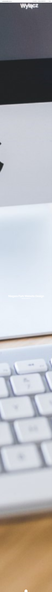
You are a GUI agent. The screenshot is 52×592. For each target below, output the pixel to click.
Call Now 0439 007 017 (42, 1)
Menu (50, 1)
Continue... (26, 591)
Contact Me (35, 1)
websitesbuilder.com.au (7, 1)
